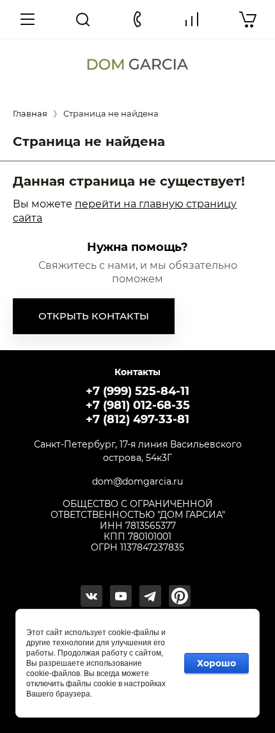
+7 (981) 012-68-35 (138, 405)
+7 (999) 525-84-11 (137, 391)
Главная (30, 113)
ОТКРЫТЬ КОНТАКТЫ (93, 316)
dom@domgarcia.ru (137, 481)
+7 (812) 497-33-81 (137, 419)
